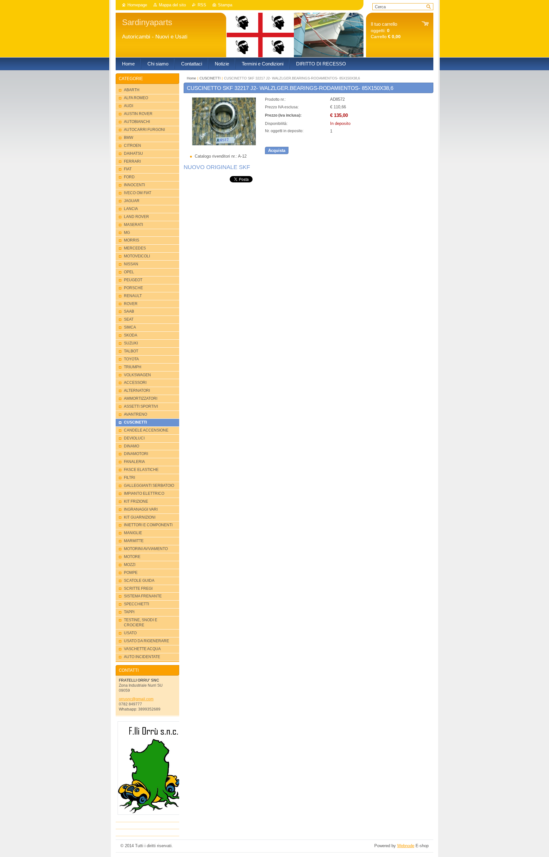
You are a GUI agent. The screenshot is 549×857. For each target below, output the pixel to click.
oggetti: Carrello (386, 30)
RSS (202, 5)
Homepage (137, 5)
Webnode (405, 845)
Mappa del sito (172, 5)
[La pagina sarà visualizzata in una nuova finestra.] (224, 144)
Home (191, 78)
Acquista (276, 150)
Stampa (225, 5)
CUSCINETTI (210, 78)
